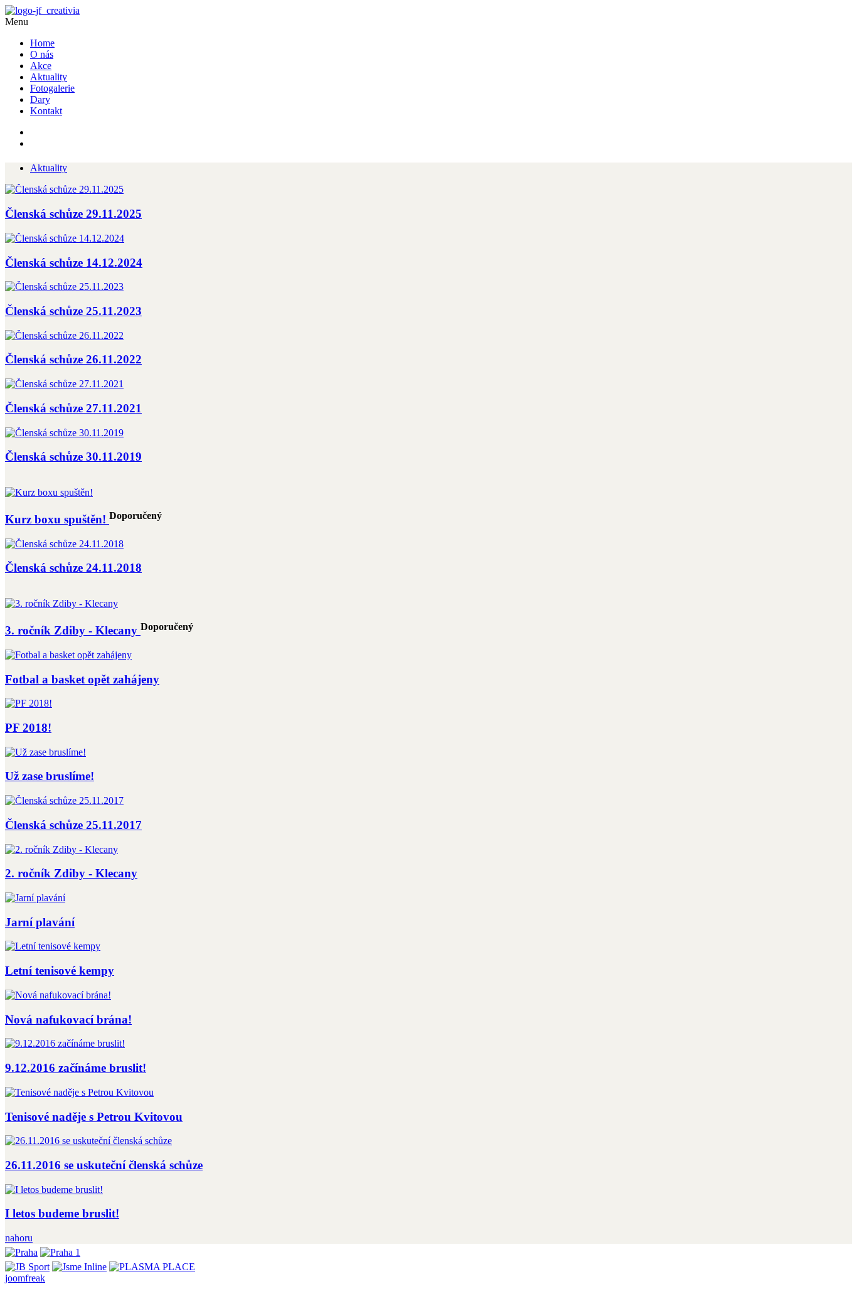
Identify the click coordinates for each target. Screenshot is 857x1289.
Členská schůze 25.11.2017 (73, 825)
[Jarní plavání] (35, 897)
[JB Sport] (27, 1263)
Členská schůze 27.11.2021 (73, 408)
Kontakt (46, 110)
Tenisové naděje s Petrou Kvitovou (94, 1116)
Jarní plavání (40, 922)
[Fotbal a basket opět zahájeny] (68, 655)
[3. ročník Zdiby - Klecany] (61, 603)
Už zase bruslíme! (49, 776)
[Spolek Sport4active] (42, 10)
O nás (41, 54)
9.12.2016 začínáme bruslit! (75, 1067)
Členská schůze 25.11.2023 (73, 311)
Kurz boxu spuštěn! (57, 519)
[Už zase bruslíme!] (45, 752)
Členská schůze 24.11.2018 (73, 567)
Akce (40, 65)
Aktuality (48, 77)
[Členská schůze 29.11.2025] (64, 189)
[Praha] (21, 1249)
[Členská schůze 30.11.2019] (64, 432)
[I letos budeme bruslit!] (54, 1189)
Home (42, 43)
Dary (40, 99)
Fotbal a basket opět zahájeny (82, 679)
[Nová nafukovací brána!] (58, 995)
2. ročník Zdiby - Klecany (71, 873)
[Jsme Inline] (79, 1263)
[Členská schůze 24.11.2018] (64, 543)
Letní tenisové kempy (59, 970)
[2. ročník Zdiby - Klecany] (61, 849)
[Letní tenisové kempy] (52, 946)
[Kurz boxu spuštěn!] (49, 492)
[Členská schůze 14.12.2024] (64, 238)
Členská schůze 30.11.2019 (73, 456)
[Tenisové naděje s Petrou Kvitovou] (79, 1092)
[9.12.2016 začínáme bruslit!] (65, 1043)
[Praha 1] (60, 1249)
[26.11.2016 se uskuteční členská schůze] (88, 1140)
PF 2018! (28, 727)
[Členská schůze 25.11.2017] (64, 800)
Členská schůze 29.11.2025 (73, 213)
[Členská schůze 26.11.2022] (64, 335)
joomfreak (25, 1278)
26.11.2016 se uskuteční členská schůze (104, 1165)
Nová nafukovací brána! (68, 1019)
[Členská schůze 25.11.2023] (64, 286)
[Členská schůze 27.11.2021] (64, 383)
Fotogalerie (52, 88)
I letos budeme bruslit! (62, 1213)
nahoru (19, 1238)
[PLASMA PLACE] (152, 1263)
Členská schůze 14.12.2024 (73, 262)
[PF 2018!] (28, 703)
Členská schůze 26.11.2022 (73, 359)
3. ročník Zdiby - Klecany (73, 630)
